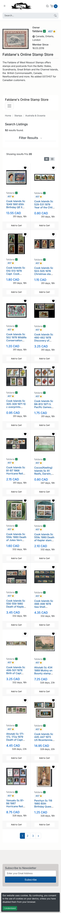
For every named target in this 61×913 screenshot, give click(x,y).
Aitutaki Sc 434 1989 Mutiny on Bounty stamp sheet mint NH (43, 672)
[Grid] (46, 159)
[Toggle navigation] (9, 106)
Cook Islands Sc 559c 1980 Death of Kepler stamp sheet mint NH (44, 539)
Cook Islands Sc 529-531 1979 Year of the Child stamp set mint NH (44, 207)
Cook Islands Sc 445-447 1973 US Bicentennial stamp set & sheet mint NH (43, 740)
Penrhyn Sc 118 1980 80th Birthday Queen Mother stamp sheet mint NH (43, 806)
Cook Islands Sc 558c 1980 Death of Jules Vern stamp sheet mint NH (16, 540)
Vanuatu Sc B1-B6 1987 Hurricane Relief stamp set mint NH (15, 806)
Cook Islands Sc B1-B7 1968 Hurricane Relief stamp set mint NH (15, 473)
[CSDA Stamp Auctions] (21, 6)
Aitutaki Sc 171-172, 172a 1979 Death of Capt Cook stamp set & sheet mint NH (15, 739)
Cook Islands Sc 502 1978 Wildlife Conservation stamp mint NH (16, 339)
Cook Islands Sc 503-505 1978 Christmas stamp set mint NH (44, 272)
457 (50, 31)
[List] (52, 159)
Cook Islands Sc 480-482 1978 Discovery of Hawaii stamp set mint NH (44, 340)
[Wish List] (25, 168)
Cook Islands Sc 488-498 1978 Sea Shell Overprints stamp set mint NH (43, 608)
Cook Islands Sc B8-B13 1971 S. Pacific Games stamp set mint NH (43, 407)
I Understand (10, 908)
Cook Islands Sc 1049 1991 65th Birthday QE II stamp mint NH (15, 206)
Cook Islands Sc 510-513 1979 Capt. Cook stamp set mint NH (15, 273)
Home (8, 115)
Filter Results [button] (29, 138)
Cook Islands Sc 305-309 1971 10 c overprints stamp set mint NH (16, 406)
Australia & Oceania (35, 115)
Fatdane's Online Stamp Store (26, 99)
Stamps (18, 115)
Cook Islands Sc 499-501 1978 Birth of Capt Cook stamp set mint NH (15, 673)
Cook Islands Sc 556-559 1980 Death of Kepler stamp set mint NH (15, 606)
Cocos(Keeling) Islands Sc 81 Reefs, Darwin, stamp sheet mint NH (44, 473)
